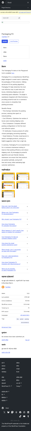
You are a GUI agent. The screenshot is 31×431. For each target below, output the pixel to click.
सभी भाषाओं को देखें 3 (24, 315)
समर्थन (5, 61)
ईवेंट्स (17, 380)
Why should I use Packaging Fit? (11, 219)
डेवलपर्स (4, 383)
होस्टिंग (3, 369)
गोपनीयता (4, 372)
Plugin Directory (6, 7)
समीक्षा (4, 52)
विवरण (4, 48)
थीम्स (17, 366)
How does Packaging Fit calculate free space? (9, 224)
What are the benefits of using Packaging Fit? (9, 269)
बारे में (3, 363)
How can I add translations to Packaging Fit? (10, 256)
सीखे (3, 377)
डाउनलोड (5, 41)
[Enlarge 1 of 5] (12, 175)
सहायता (3, 380)
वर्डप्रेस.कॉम (5, 392)
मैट (3, 394)
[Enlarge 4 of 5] (27, 183)
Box (18, 319)
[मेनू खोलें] (28, 2)
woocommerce (25, 322)
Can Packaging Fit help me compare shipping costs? (10, 237)
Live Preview (14, 41)
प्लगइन (18, 369)
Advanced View (6, 327)
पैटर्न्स (17, 372)
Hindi (7, 408)
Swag (18, 386)
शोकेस (17, 363)
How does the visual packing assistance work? (9, 244)
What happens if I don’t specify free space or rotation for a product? (13, 231)
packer (21, 319)
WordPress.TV (7, 386)
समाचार (3, 366)
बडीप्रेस (4, 400)
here (12, 73)
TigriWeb (4, 37)
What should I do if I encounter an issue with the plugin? (11, 250)
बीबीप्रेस (4, 397)
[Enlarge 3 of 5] (12, 183)
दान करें (19, 383)
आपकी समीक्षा (5, 340)
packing (27, 319)
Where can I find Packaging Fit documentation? (10, 213)
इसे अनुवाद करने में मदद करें (25, 12)
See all (27, 340)
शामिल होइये (19, 377)
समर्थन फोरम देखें (6, 352)
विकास (5, 56)
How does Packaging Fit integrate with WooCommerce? (11, 263)
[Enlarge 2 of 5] (27, 175)
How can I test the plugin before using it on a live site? (10, 206)
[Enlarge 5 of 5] (12, 192)
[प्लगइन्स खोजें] (19, 18)
